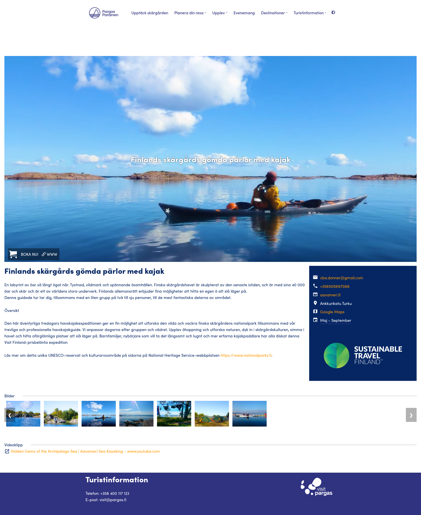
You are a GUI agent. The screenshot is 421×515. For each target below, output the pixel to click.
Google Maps (332, 311)
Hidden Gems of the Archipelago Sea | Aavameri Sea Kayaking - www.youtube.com (85, 451)
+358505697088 (335, 286)
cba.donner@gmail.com (341, 277)
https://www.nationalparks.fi (246, 355)
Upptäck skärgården (149, 12)
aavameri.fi (330, 294)
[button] (205, 12)
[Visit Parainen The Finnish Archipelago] (104, 13)
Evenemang (244, 12)
